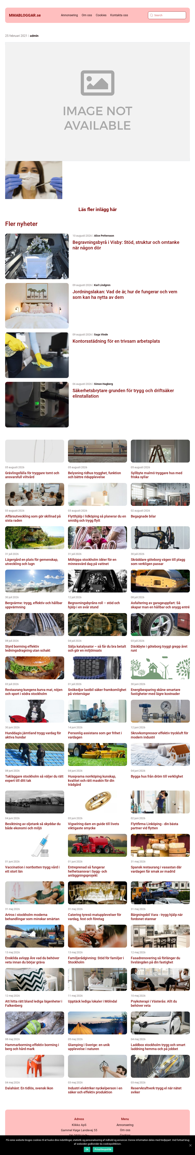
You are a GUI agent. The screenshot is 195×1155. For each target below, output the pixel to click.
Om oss (87, 15)
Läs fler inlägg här (97, 209)
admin (34, 36)
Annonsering (69, 15)
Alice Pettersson (104, 235)
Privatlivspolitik (103, 1149)
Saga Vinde (101, 334)
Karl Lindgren (102, 285)
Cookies (101, 15)
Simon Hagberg (103, 383)
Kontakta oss (119, 15)
